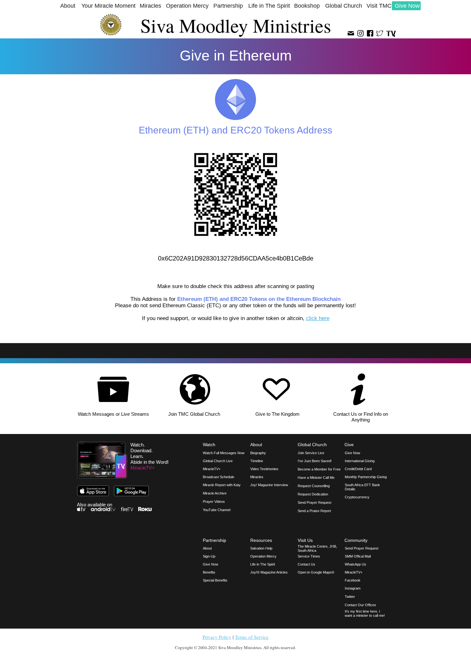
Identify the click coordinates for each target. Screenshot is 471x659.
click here (317, 318)
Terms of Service (252, 637)
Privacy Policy (216, 637)
